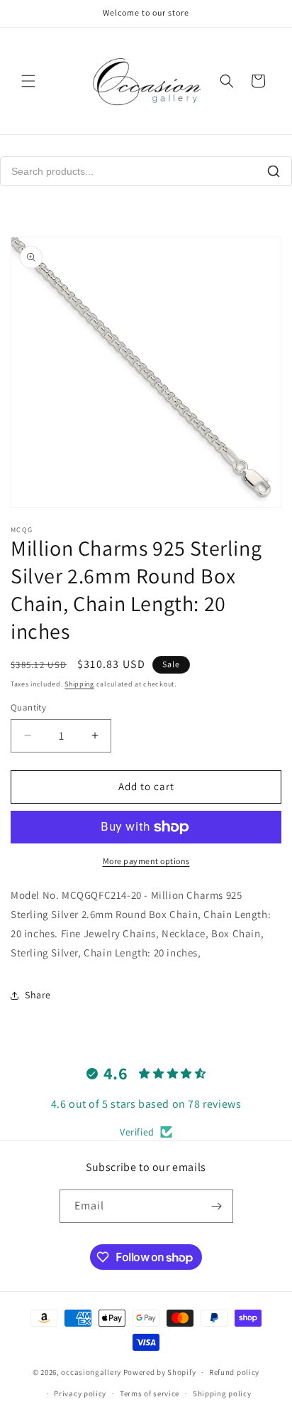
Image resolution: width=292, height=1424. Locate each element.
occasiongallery (91, 1372)
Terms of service (149, 1393)
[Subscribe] (216, 1206)
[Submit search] (273, 171)
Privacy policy (80, 1393)
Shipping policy (222, 1393)
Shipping (79, 684)
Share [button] (38, 994)
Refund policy (234, 1372)
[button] (28, 81)
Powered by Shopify (159, 1372)
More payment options (146, 861)
